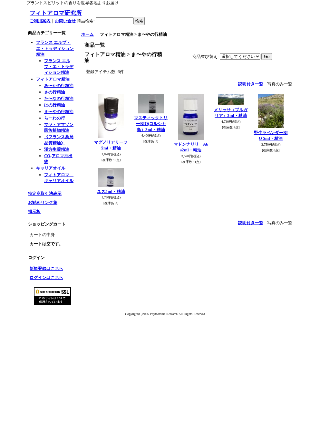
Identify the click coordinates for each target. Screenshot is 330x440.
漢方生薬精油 (56, 149)
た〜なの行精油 (58, 98)
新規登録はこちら (46, 268)
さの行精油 (54, 92)
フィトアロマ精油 (53, 79)
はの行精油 (54, 104)
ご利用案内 (40, 20)
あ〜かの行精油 (58, 85)
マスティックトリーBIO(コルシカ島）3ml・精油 (151, 123)
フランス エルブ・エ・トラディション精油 (55, 48)
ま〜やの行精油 (58, 111)
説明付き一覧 (250, 83)
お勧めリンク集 (42, 202)
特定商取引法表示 (45, 193)
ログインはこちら (46, 277)
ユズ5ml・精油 (111, 191)
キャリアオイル (50, 168)
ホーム (87, 34)
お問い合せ (65, 20)
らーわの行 (54, 118)
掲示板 (34, 211)
